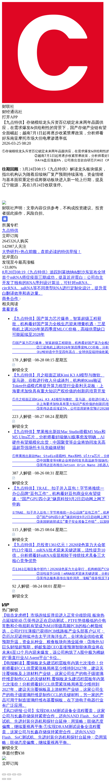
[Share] (9, 774)
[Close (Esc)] (4, 774)
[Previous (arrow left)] (4, 779)
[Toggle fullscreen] (14, 774)
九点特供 (10, 230)
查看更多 (10, 309)
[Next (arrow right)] (9, 779)
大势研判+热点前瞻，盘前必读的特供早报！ (41, 251)
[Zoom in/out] (19, 774)
